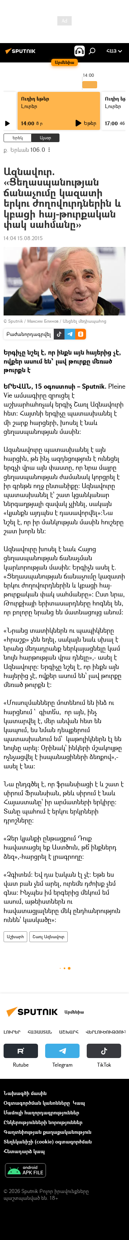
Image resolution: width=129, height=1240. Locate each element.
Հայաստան (40, 1032)
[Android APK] (25, 1171)
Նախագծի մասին (25, 1093)
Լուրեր (29, 106)
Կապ (79, 1102)
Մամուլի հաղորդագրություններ (41, 1112)
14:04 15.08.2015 (23, 238)
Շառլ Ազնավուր (48, 936)
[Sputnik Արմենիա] (21, 53)
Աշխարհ (15, 936)
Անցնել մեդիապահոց (84, 321)
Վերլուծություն (107, 1032)
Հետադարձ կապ (24, 1151)
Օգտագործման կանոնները (37, 1102)
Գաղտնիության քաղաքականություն (47, 1131)
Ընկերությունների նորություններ (43, 1122)
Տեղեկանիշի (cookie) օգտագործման (48, 1141)
